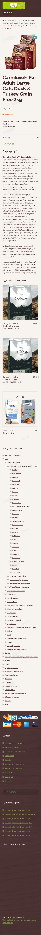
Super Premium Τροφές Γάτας (20, 583)
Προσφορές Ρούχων (11, 675)
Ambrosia (15, 499)
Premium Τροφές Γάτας (18, 576)
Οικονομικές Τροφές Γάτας (19, 580)
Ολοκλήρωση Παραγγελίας (14, 764)
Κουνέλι (7, 660)
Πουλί (7, 664)
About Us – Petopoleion (13, 743)
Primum (15, 492)
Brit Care (15, 484)
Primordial (16, 481)
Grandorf (15, 569)
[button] (35, 37)
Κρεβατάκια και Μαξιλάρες (14, 671)
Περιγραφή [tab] (7, 138)
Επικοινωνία (9, 756)
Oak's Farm (16, 536)
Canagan (15, 543)
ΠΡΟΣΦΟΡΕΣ (10, 690)
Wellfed (14, 470)
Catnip (9, 642)
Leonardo (15, 514)
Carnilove (33, 23)
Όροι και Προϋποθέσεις (13, 768)
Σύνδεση (8, 781)
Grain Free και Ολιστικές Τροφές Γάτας (15, 23)
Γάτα (18, 20)
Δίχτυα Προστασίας (13, 646)
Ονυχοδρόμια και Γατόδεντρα (17, 649)
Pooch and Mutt (17, 525)
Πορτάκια (8, 682)
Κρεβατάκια (11, 613)
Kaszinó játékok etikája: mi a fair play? (18, 810)
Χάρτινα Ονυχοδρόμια (14, 609)
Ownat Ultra (16, 473)
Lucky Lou (16, 558)
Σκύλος (7, 653)
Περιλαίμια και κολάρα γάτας (17, 638)
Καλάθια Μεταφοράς (14, 620)
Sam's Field (16, 572)
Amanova (15, 547)
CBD (9, 635)
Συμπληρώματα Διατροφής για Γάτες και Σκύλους (21, 657)
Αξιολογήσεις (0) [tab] (9, 144)
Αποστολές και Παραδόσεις (15, 752)
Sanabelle (15, 532)
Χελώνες (7, 701)
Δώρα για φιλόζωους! (12, 697)
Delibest (15, 495)
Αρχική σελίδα (9, 20)
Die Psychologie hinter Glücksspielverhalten (20, 814)
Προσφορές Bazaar (11, 668)
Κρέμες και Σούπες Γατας (16, 591)
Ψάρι (6, 704)
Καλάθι (7, 760)
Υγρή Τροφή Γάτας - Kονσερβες (18, 587)
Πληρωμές (9, 777)
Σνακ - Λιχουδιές (12, 616)
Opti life (15, 528)
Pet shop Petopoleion (12, 747)
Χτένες (9, 631)
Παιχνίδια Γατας (12, 598)
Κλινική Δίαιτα (12, 602)
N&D (14, 539)
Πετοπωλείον (10, 772)
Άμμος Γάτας (11, 594)
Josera (14, 565)
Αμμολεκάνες (11, 624)
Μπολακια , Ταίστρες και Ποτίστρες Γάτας (21, 627)
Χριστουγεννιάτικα (11, 686)
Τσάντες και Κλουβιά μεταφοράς (15, 693)
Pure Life (15, 488)
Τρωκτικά (8, 679)
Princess (15, 517)
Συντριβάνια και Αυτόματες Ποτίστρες (20, 605)
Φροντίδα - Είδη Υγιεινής (13, 455)
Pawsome (15, 477)
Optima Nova (16, 503)
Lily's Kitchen (17, 510)
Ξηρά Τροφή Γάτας (28, 20)
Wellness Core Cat (18, 521)
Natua (14, 550)
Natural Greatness (18, 561)
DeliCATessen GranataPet (20, 506)
